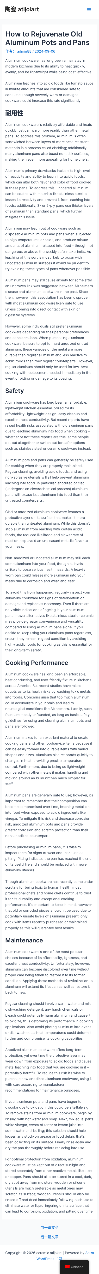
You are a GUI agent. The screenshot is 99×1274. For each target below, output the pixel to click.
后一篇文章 (50, 1237)
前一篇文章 (50, 1228)
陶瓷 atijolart (22, 9)
